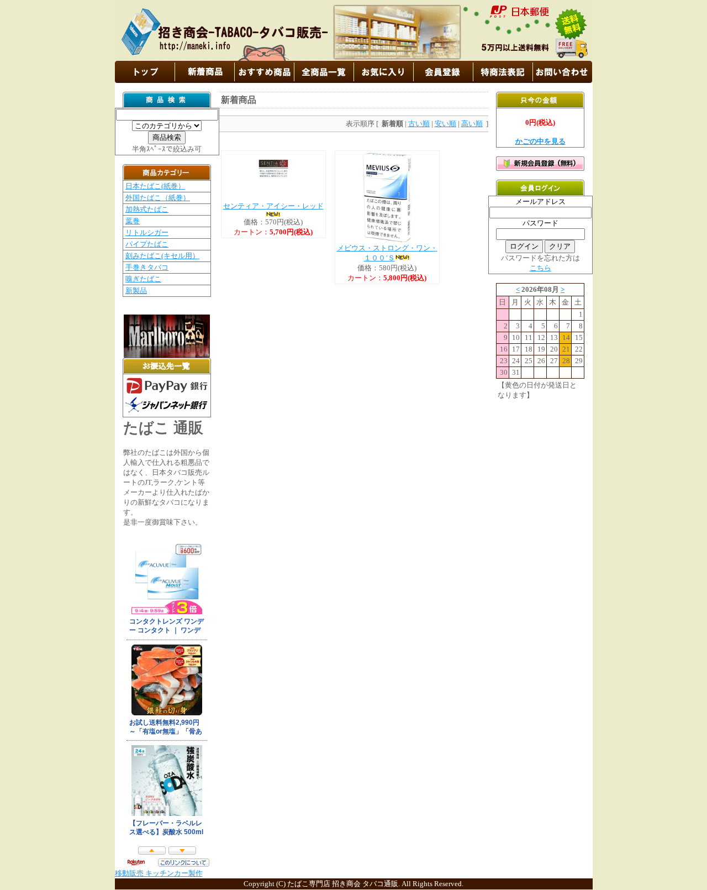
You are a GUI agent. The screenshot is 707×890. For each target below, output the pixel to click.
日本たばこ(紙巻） (155, 186)
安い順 (445, 123)
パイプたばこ (146, 244)
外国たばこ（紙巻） (157, 197)
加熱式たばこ (146, 209)
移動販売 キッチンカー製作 (159, 873)
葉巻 (132, 221)
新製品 (136, 290)
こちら (540, 268)
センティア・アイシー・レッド (273, 206)
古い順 (419, 123)
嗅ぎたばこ (143, 279)
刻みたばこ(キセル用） (162, 256)
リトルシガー (146, 232)
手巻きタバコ (146, 267)
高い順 (472, 123)
